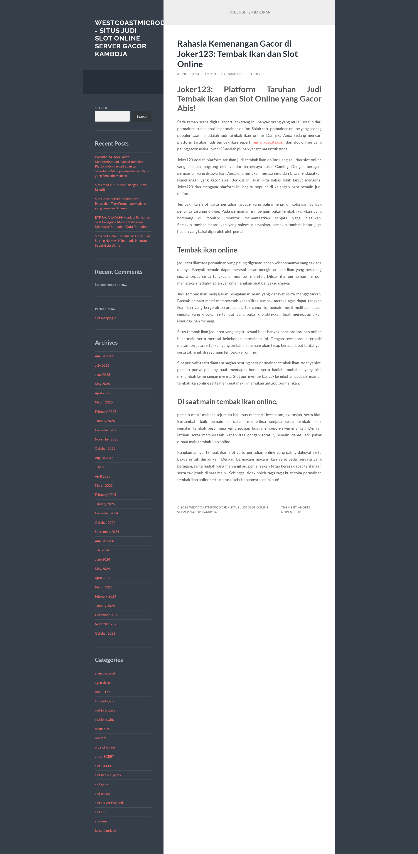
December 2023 (106, 615)
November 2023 (106, 624)
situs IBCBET (104, 756)
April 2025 (102, 476)
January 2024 (105, 606)
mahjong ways (105, 710)
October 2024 (105, 522)
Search (101, 108)
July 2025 (102, 467)
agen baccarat (105, 673)
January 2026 (105, 421)
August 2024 (104, 541)
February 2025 (105, 494)
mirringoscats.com (268, 142)
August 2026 (104, 356)
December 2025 (106, 430)
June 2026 (102, 374)
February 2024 (105, 596)
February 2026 (105, 411)
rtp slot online (105, 747)
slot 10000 (103, 766)
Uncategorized (105, 830)
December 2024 (106, 513)
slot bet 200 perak (108, 775)
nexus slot (102, 729)
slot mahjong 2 (105, 318)
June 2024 (102, 559)
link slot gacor (105, 701)
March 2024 (104, 587)
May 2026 (102, 384)
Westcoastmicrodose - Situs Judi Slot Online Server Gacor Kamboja (137, 38)
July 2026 (102, 365)
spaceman (102, 821)
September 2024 (107, 532)
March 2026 (104, 402)
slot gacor (102, 784)
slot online (102, 793)
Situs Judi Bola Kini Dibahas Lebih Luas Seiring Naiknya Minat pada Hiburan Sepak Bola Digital (122, 240)
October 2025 (105, 448)
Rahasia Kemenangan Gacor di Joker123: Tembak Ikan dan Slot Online (237, 53)
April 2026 (102, 393)
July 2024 (102, 550)
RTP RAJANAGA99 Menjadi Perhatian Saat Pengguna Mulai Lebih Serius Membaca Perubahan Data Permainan (122, 222)
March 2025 (104, 485)
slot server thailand (109, 803)
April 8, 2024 (188, 74)
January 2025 (105, 504)
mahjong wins (104, 719)
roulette (101, 738)
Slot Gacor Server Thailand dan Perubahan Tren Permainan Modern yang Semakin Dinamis (120, 203)
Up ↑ (300, 512)
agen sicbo (102, 683)
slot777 (100, 812)
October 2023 (105, 633)
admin (210, 74)
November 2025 (106, 439)
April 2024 (102, 578)
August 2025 (104, 458)
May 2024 (102, 569)
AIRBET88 (102, 692)
